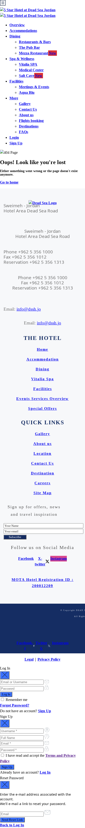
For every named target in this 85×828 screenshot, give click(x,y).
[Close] (4, 675)
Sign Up (15, 143)
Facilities (16, 81)
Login (14, 137)
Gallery (25, 104)
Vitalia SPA (28, 64)
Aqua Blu (26, 92)
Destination (42, 473)
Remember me (16, 700)
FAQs (23, 132)
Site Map (43, 493)
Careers (42, 483)
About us (26, 115)
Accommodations (23, 31)
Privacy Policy (49, 659)
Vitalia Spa (42, 379)
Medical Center (31, 70)
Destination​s (28, 126)
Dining (14, 36)
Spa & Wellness (21, 59)
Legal (29, 659)
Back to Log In (12, 825)
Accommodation (42, 359)
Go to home (9, 182)
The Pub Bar (29, 47)
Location (42, 453)
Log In (45, 772)
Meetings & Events (34, 87)
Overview (17, 25)
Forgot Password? (14, 705)
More (13, 98)
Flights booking (31, 121)
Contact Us (28, 109)
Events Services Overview (42, 399)
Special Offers (42, 408)
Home (42, 349)
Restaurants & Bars (35, 42)
